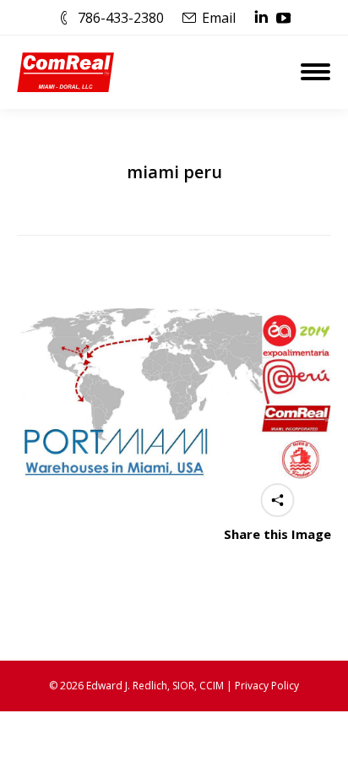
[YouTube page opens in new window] (283, 17)
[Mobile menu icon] (315, 72)
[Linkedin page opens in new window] (261, 17)
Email (219, 17)
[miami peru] (174, 389)
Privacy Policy (267, 685)
